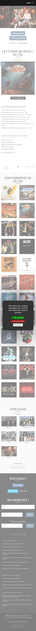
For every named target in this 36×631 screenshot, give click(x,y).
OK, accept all (18, 317)
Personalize (18, 325)
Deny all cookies (18, 321)
